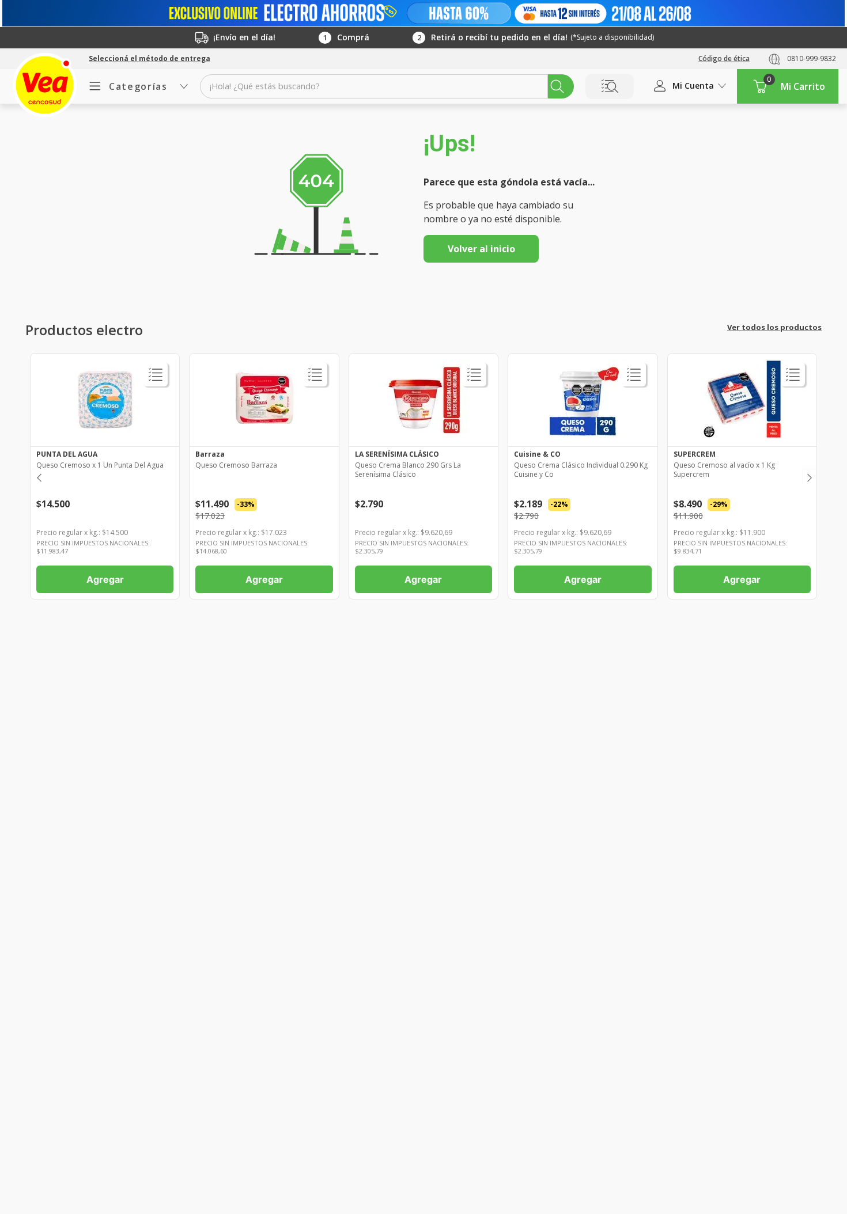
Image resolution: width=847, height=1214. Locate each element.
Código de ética (724, 58)
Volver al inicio (481, 248)
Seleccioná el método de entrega (149, 59)
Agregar (105, 579)
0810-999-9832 (811, 58)
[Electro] (423, 13)
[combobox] (387, 86)
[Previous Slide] (38, 476)
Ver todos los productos (774, 327)
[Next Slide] (808, 476)
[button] (149, 59)
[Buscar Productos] (557, 86)
